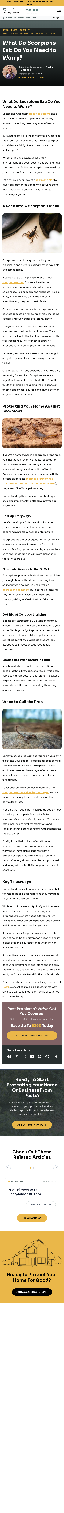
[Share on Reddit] (47, 1057)
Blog (14, 30)
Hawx (5, 30)
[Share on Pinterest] (39, 1057)
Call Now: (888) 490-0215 (32, 1035)
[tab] (30, 1168)
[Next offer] (59, 3)
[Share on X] (17, 1057)
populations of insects (16, 589)
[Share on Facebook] (9, 1057)
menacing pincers (39, 113)
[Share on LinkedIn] (32, 1057)
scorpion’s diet (45, 180)
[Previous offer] (4, 3)
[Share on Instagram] (55, 1057)
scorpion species (13, 282)
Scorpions (25, 30)
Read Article (39, 1204)
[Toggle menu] (59, 11)
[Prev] (8, 1167)
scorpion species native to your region (25, 792)
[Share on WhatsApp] (24, 1057)
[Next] (55, 1167)
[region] (32, 3)
